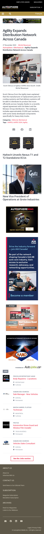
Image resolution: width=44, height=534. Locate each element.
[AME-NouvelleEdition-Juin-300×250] (22, 232)
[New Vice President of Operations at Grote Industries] (22, 179)
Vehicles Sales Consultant (24, 443)
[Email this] (14, 129)
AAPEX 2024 (17, 122)
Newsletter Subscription (11, 498)
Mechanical (18, 48)
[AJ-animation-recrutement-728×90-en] (22, 23)
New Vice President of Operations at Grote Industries (21, 198)
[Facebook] (10, 521)
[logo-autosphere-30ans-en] (10, 7)
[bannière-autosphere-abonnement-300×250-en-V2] (22, 330)
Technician (17, 410)
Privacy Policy (36, 528)
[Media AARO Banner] (22, 361)
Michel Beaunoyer (24, 45)
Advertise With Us (8, 475)
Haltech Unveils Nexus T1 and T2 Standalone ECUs (20, 156)
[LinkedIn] (16, 521)
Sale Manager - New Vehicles (25, 394)
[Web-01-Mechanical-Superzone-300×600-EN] (22, 300)
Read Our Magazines (10, 508)
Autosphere (7, 48)
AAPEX (10, 122)
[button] (41, 7)
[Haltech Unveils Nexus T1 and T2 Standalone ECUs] (22, 143)
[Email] (5, 521)
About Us (6, 473)
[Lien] (22, 368)
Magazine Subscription (10, 495)
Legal (29, 528)
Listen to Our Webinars (10, 510)
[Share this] (22, 129)
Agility (25, 122)
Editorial (15, 120)
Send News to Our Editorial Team (13, 485)
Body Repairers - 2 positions (25, 379)
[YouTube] (21, 521)
